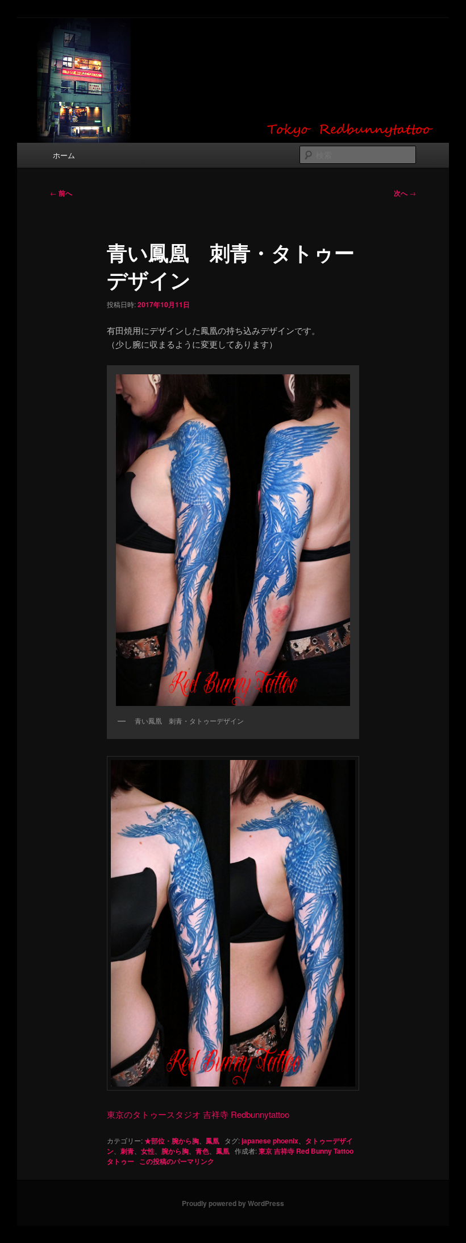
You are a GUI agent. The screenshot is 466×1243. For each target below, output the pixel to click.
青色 (202, 1151)
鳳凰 (212, 1140)
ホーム (64, 155)
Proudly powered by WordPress (233, 1203)
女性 (148, 1151)
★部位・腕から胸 (171, 1140)
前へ (61, 193)
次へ (405, 193)
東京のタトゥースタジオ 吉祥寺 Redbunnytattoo (198, 1114)
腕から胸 (175, 1151)
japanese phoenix (270, 1140)
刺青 (127, 1151)
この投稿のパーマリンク (176, 1161)
